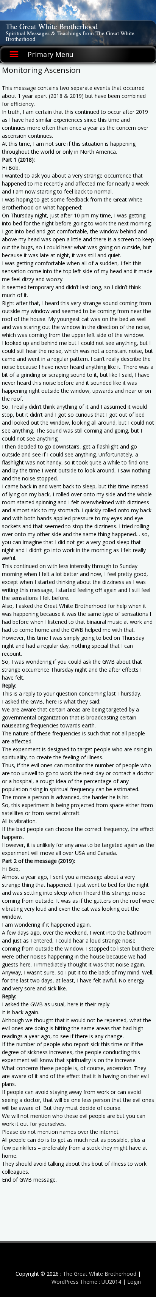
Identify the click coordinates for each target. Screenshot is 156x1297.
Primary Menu (50, 54)
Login (134, 1281)
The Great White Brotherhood (52, 26)
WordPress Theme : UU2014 (86, 1281)
